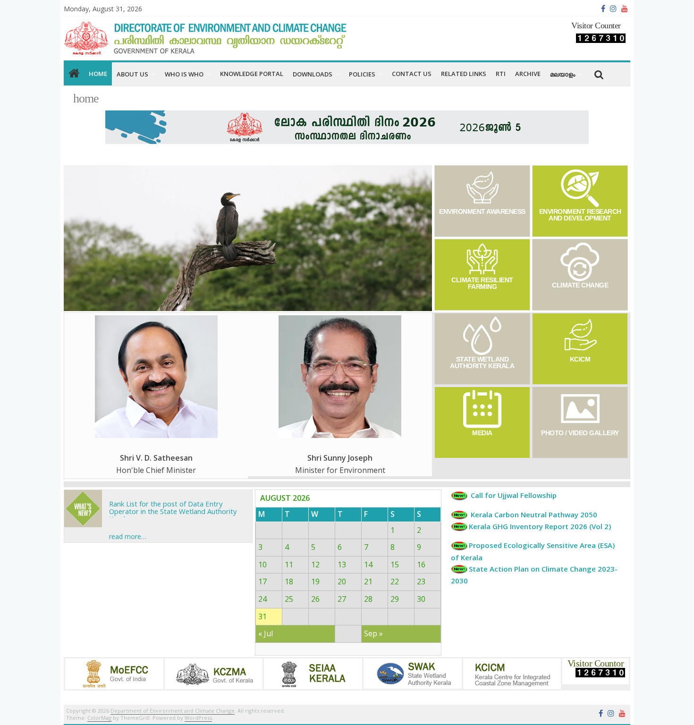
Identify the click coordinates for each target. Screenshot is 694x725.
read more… (127, 536)
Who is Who (184, 74)
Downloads (312, 74)
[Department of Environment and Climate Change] (74, 73)
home (98, 73)
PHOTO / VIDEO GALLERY (580, 433)
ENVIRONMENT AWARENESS (482, 211)
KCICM (579, 359)
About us (132, 74)
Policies (362, 74)
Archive (528, 73)
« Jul (265, 633)
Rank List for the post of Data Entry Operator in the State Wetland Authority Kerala (173, 503)
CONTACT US (412, 73)
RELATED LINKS (463, 73)
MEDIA (482, 433)
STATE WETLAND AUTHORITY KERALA (482, 362)
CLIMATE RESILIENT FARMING (482, 283)
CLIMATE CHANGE (580, 285)
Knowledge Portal (251, 73)
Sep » (373, 633)
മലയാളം (562, 74)
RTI (501, 73)
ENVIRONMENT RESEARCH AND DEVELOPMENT (580, 215)
